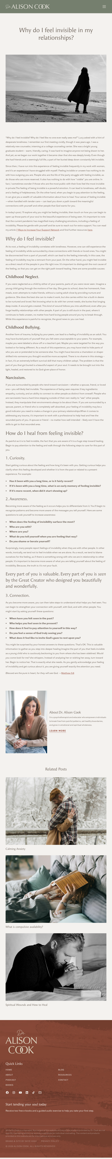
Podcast (11, 1080)
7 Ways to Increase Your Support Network (37, 229)
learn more (57, 731)
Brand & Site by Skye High (21, 1141)
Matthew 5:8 (67, 673)
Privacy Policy (50, 1141)
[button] (103, 6)
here (90, 229)
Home (9, 1070)
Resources (65, 1075)
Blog (61, 1070)
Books (9, 1085)
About (9, 1075)
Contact (63, 1080)
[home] (28, 6)
